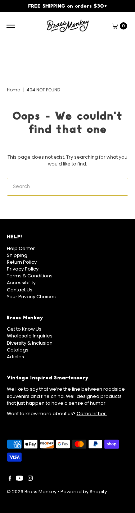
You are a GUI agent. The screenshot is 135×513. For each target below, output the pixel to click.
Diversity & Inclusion (30, 343)
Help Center (21, 248)
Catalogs (17, 350)
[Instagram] (30, 479)
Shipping (17, 255)
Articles (15, 357)
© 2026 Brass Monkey (32, 492)
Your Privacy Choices (31, 297)
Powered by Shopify (83, 492)
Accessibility (21, 283)
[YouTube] (19, 479)
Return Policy (22, 262)
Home (13, 90)
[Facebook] (10, 479)
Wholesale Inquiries (30, 336)
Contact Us (19, 290)
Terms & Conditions (30, 276)
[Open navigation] (11, 26)
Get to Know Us (24, 329)
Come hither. (92, 413)
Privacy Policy (23, 269)
